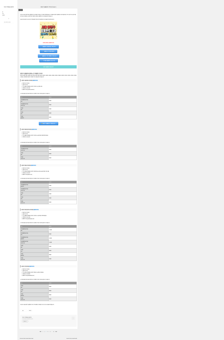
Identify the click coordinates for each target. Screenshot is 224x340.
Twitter (24, 338)
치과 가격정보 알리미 (9, 7)
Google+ (32, 338)
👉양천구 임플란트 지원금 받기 (48, 123)
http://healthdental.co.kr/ (30, 275)
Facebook (27, 338)
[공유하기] (24, 310)
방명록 (3, 15)
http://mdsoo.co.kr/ (29, 174)
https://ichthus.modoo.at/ (30, 89)
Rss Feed (21, 338)
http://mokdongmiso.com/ (30, 218)
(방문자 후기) (35, 80)
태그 (3, 13)
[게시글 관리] (26, 310)
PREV (40, 331)
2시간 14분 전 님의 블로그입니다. (27, 318)
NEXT (56, 331)
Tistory (71, 338)
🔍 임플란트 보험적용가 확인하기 (48, 46)
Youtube (30, 338)
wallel (76, 338)
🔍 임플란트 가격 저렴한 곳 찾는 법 (48, 55)
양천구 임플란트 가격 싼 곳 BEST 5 (48, 7)
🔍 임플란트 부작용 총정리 (48, 51)
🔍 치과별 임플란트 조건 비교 (48, 60)
